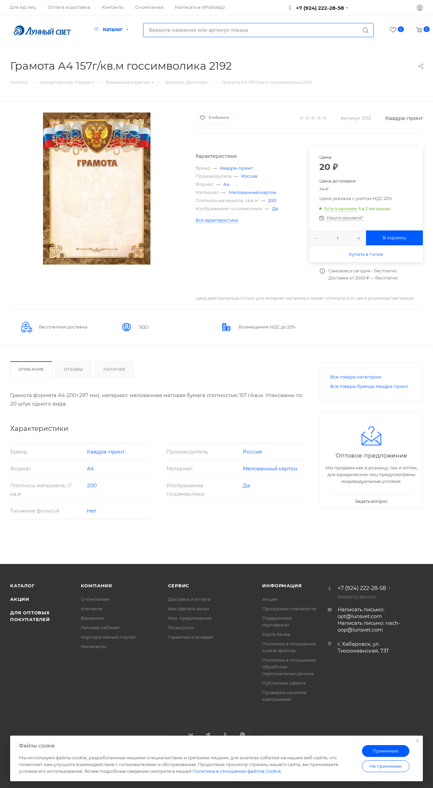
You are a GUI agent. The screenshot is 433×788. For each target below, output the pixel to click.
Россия (249, 176)
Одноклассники (225, 735)
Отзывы (73, 369)
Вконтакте (190, 735)
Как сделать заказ (188, 608)
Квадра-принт (404, 118)
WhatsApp (242, 735)
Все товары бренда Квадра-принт (369, 386)
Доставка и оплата (189, 599)
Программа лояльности (289, 608)
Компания (96, 585)
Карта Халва (276, 634)
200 (272, 200)
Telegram (208, 735)
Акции (19, 599)
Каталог (22, 585)
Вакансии (92, 618)
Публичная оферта (284, 683)
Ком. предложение (189, 618)
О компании (95, 599)
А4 (226, 184)
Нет (91, 511)
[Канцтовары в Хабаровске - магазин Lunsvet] (97, 189)
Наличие (115, 369)
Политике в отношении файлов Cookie (236, 771)
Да (275, 208)
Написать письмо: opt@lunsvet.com (361, 612)
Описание (31, 369)
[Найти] (365, 30)
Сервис (178, 585)
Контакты (91, 608)
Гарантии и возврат (190, 637)
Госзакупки (181, 627)
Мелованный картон (252, 192)
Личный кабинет (100, 627)
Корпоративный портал (108, 637)
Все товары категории (355, 376)
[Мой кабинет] (420, 8)
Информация (282, 585)
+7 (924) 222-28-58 (319, 8)
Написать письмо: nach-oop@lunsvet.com (369, 626)
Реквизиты (93, 646)
